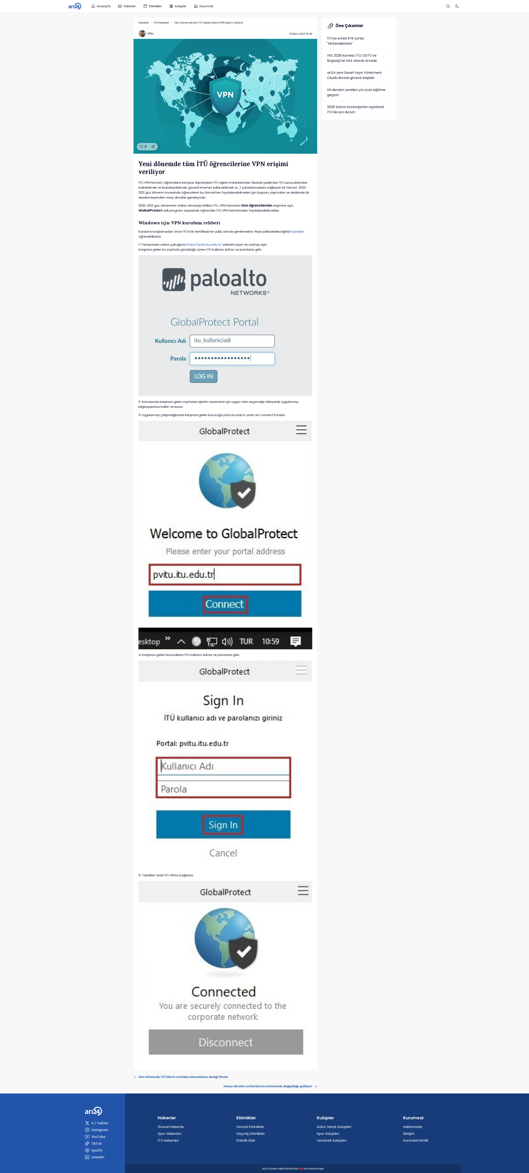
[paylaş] (153, 147)
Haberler (130, 6)
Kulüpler (180, 6)
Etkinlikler (155, 6)
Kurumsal (206, 6)
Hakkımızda (412, 1126)
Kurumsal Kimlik (415, 1140)
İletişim (409, 1133)
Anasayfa (104, 6)
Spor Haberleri (169, 1133)
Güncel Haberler (171, 1126)
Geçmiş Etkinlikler (250, 1133)
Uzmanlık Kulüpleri (331, 1140)
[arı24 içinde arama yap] (448, 6)
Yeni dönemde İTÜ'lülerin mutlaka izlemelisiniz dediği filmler (183, 1077)
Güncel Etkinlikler (250, 1126)
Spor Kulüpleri (328, 1133)
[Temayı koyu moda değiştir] (457, 6)
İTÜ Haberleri (161, 22)
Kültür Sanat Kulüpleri (334, 1126)
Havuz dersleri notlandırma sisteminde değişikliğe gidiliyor (268, 1086)
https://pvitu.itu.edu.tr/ (204, 244)
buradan (297, 231)
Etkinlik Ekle (245, 1140)
